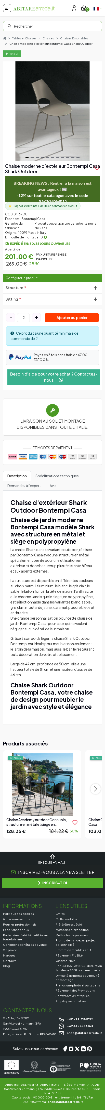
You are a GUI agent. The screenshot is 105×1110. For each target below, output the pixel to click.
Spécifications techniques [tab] (57, 476)
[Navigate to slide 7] (57, 157)
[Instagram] (71, 1049)
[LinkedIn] (83, 1049)
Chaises (48, 38)
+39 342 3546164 (80, 1025)
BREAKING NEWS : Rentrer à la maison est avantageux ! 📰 (52, 192)
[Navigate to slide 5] (47, 157)
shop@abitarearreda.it (84, 1033)
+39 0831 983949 (80, 1018)
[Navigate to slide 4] (42, 157)
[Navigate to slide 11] (78, 157)
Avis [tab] (53, 485)
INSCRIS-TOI (54, 882)
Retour (13, 53)
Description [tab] (17, 476)
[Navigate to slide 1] (27, 157)
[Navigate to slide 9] (67, 157)
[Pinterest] (89, 1049)
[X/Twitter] (77, 1049)
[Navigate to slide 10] (72, 157)
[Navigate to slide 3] (37, 157)
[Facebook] (65, 1049)
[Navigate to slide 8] (62, 157)
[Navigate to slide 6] (52, 157)
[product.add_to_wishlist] (75, 822)
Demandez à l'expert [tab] (24, 485)
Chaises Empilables (74, 38)
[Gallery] (52, 111)
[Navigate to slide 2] (32, 157)
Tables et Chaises (24, 38)
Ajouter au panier (72, 317)
